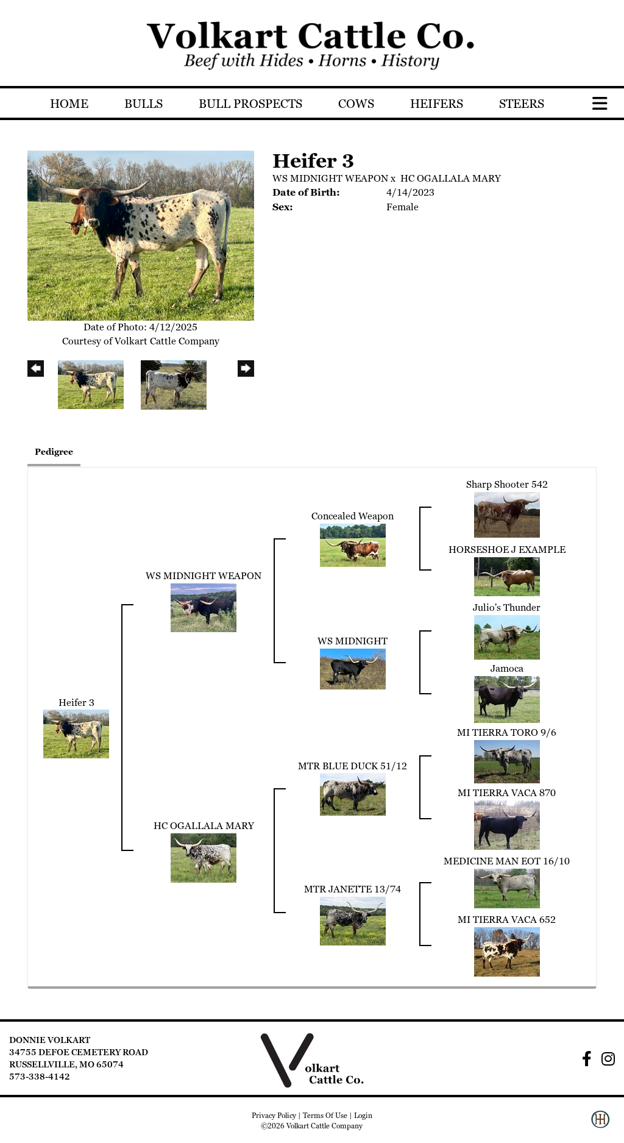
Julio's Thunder (507, 607)
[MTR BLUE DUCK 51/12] (353, 793)
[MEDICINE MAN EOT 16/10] (507, 887)
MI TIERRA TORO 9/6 (506, 732)
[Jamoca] (507, 698)
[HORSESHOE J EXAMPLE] (507, 575)
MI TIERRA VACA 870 (507, 792)
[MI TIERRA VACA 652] (507, 950)
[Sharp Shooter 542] (507, 514)
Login (363, 1115)
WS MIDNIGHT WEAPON (330, 178)
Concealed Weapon (352, 516)
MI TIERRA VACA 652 (507, 919)
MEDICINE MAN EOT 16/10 (507, 861)
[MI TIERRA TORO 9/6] (507, 760)
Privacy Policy (274, 1115)
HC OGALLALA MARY (450, 178)
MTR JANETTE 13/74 (352, 889)
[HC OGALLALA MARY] (203, 856)
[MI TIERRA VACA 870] (507, 823)
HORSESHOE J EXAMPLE (507, 549)
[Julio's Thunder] (507, 636)
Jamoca (507, 668)
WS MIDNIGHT (352, 641)
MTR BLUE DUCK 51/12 (352, 766)
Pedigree (54, 451)
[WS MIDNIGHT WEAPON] (203, 606)
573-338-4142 (39, 1076)
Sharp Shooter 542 (507, 484)
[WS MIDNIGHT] (353, 667)
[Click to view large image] (140, 234)
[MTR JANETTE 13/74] (353, 920)
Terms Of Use (325, 1115)
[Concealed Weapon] (353, 544)
